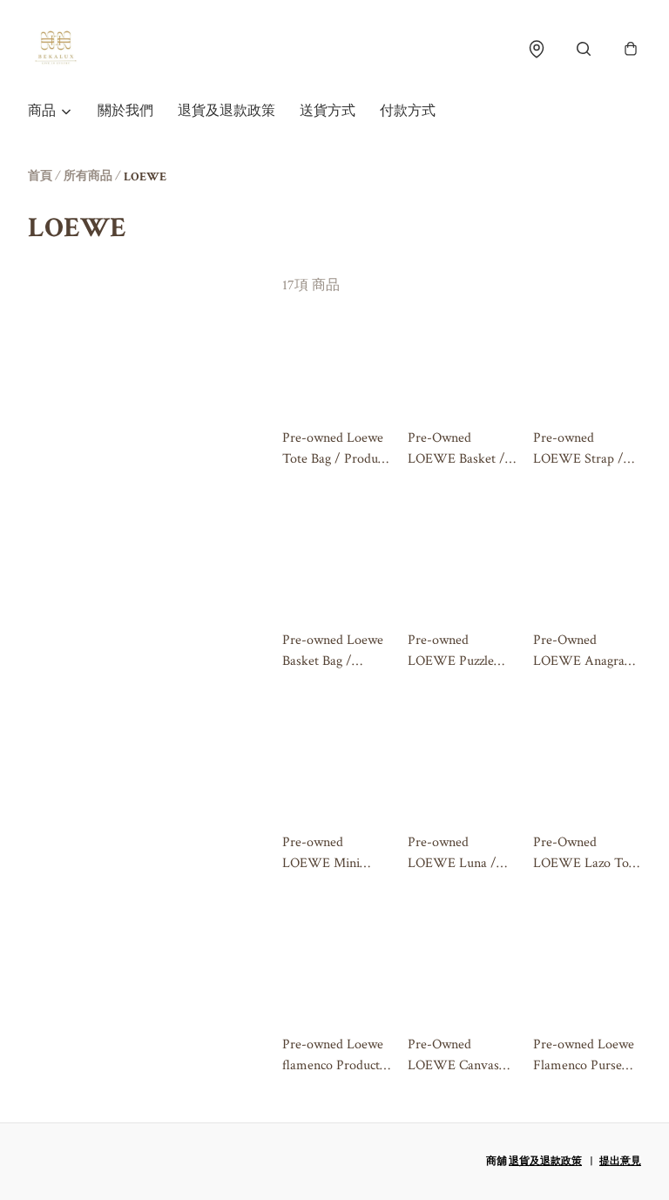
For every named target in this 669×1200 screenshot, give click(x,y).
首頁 (40, 176)
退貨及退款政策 (226, 111)
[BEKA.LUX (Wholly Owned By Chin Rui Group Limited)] (56, 49)
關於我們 (125, 111)
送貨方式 (327, 111)
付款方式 (408, 111)
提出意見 (620, 1161)
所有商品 (88, 176)
